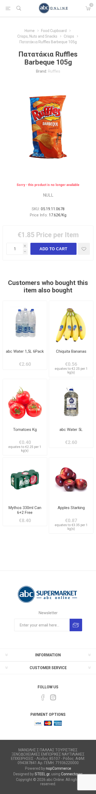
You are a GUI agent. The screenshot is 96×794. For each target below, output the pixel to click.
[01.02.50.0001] (71, 480)
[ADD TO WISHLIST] (84, 249)
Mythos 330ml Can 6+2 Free (25, 510)
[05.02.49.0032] (71, 323)
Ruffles (54, 71)
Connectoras (72, 774)
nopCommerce (58, 768)
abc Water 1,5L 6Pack (25, 351)
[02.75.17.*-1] (71, 401)
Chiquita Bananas (71, 351)
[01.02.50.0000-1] (25, 401)
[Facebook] (43, 697)
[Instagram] (53, 697)
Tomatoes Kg (25, 429)
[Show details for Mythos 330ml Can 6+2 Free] (25, 480)
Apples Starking (71, 507)
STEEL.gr (42, 774)
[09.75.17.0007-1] (25, 323)
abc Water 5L (71, 429)
